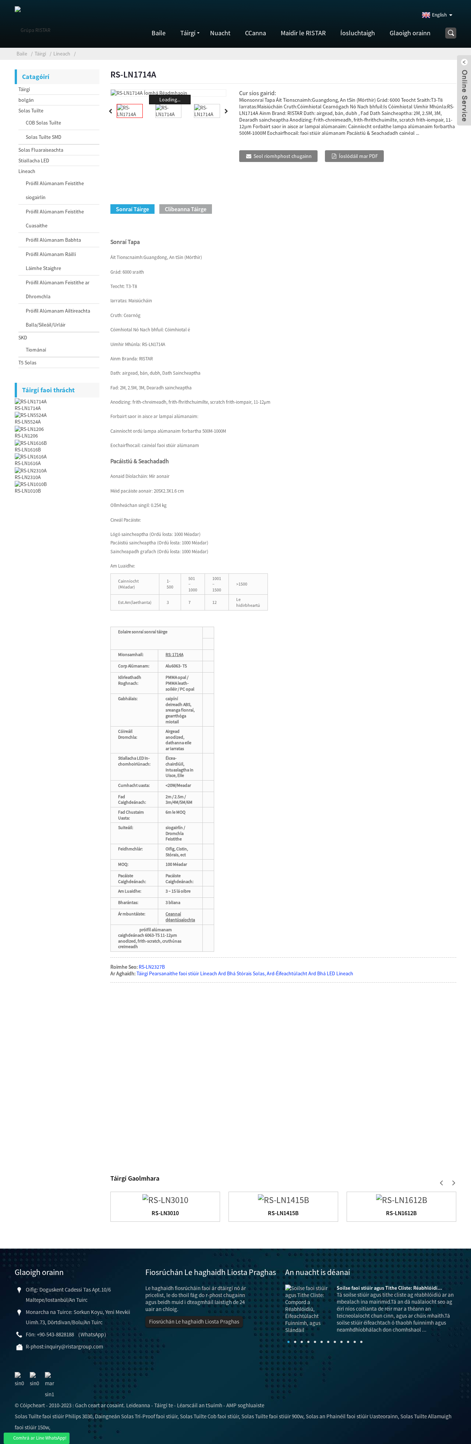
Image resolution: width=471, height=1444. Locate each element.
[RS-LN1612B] (401, 1198)
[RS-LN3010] (165, 1198)
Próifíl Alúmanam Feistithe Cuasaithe (55, 218)
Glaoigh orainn (410, 33)
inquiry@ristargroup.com (74, 1346)
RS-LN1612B (401, 1213)
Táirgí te (163, 1405)
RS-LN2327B (152, 967)
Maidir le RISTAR (303, 33)
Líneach (61, 53)
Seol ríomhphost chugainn (283, 156)
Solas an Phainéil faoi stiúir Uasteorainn (352, 1416)
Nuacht (220, 33)
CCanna (255, 33)
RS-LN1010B (28, 490)
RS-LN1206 (26, 435)
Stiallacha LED (33, 160)
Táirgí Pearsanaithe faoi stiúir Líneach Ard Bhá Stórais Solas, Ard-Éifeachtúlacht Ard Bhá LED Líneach (245, 973)
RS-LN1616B (28, 449)
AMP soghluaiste (245, 1405)
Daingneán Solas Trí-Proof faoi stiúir (136, 1416)
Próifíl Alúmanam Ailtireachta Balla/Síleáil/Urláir (58, 317)
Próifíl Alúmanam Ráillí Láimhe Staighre (51, 261)
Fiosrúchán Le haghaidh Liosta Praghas (194, 1321)
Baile (159, 33)
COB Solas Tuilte (43, 122)
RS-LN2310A (28, 477)
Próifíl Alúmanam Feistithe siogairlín (55, 190)
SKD (22, 337)
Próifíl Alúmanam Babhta (53, 240)
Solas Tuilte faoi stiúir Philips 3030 (53, 1416)
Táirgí (187, 33)
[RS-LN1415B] (283, 1198)
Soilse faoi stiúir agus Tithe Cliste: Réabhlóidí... (389, 1288)
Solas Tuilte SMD (43, 137)
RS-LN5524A (28, 421)
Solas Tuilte (30, 110)
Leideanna (138, 1405)
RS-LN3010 (165, 1213)
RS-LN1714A (28, 408)
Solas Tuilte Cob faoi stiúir (209, 1416)
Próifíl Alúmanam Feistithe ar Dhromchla (57, 289)
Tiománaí (36, 349)
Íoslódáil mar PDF (358, 156)
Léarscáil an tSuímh (199, 1405)
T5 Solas (27, 362)
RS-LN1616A (28, 463)
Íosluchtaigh (357, 33)
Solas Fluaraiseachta (40, 150)
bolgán (26, 100)
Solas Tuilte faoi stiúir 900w (272, 1416)
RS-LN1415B (283, 1213)
